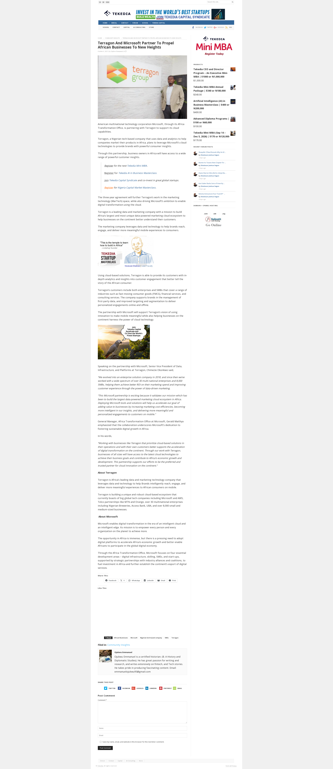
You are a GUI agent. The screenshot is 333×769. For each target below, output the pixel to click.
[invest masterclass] (127, 270)
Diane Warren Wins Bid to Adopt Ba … (212, 173)
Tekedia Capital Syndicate (122, 180)
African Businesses (121, 638)
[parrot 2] (124, 361)
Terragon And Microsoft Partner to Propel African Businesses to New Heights (136, 45)
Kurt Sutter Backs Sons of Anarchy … (212, 183)
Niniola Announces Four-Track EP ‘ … (212, 194)
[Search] (232, 2)
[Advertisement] (142, 616)
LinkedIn (153, 688)
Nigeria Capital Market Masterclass (137, 187)
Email (179, 688)
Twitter (111, 688)
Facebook (126, 688)
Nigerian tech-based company (151, 638)
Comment (102, 700)
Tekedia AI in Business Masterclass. (137, 173)
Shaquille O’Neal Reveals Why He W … (212, 152)
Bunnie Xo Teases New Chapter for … (212, 163)
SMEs (167, 638)
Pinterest (168, 688)
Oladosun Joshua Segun (210, 155)
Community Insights (112, 38)
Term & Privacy (231, 766)
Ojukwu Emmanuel (117, 51)
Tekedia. (100, 766)
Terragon (174, 638)
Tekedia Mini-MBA (137, 165)
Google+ (140, 688)
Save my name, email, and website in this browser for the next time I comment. (133, 742)
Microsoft (134, 638)
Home (100, 38)
